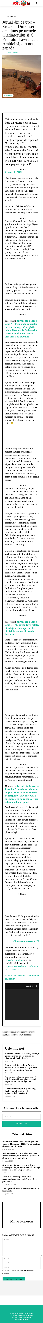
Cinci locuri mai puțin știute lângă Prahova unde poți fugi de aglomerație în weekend (21, 1091)
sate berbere (25, 1035)
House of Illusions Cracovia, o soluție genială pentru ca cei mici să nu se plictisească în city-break (22, 1056)
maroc (14, 1035)
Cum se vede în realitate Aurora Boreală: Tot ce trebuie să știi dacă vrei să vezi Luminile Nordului (21, 1067)
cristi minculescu (11, 1032)
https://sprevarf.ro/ (14, 960)
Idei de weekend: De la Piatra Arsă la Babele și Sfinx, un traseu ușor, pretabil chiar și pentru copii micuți (20, 1155)
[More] (29, 106)
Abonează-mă (21, 1123)
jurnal (6, 1035)
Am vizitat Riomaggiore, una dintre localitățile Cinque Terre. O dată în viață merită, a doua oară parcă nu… (21, 1167)
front (31, 1032)
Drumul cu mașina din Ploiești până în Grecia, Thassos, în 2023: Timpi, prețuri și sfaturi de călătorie (21, 1144)
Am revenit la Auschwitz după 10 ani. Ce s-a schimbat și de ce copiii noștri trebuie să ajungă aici (21, 1079)
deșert (24, 1032)
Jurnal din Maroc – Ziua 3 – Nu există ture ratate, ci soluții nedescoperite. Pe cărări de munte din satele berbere (22, 628)
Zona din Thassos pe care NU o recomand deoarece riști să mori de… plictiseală (19, 1179)
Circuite (8, 95)
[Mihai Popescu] (5, 52)
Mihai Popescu (13, 52)
